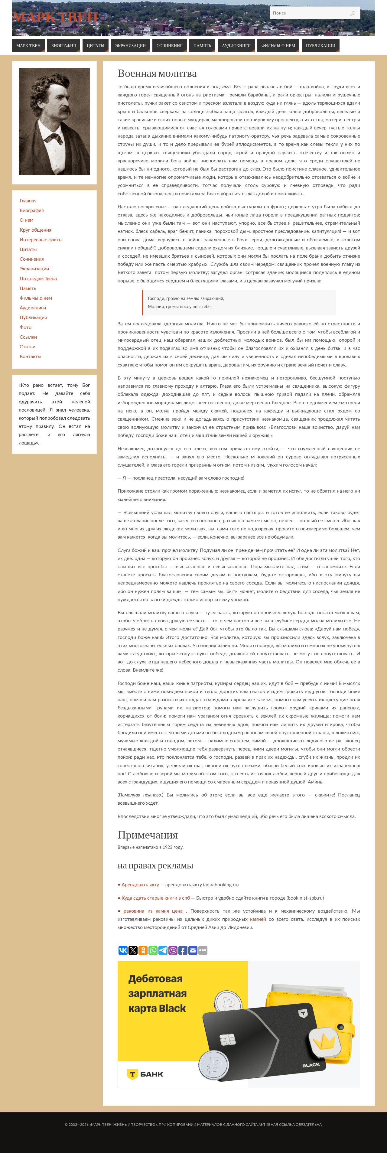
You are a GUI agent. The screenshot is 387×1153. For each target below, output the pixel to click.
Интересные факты (41, 239)
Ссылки (28, 337)
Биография (32, 210)
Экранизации (34, 268)
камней (258, 919)
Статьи (27, 346)
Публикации (33, 317)
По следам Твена (38, 278)
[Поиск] (353, 14)
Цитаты (28, 249)
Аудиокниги (33, 307)
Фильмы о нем (36, 298)
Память (28, 288)
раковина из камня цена (153, 911)
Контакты (30, 356)
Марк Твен (55, 17)
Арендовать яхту (140, 884)
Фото (25, 327)
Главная (28, 200)
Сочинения (32, 259)
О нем (26, 220)
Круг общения (35, 230)
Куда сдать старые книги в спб (156, 898)
